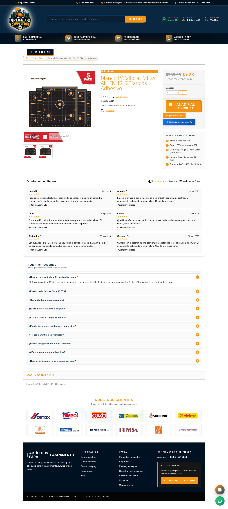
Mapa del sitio (126, 485)
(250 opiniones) (122, 97)
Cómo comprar (88, 462)
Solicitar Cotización (128, 475)
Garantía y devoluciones (131, 471)
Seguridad (124, 462)
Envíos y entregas (128, 466)
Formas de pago (89, 466)
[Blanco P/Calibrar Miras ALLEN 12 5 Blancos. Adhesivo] (30, 151)
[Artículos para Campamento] (20, 19)
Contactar (124, 480)
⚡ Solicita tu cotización (179, 122)
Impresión (110, 111)
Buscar (137, 19)
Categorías (40, 51)
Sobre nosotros (88, 457)
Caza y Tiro (37, 58)
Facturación (87, 471)
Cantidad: (170, 88)
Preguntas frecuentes (129, 457)
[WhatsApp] (220, 501)
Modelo (104, 101)
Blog (83, 475)
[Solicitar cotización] (220, 489)
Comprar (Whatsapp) (174, 115)
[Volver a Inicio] (26, 58)
